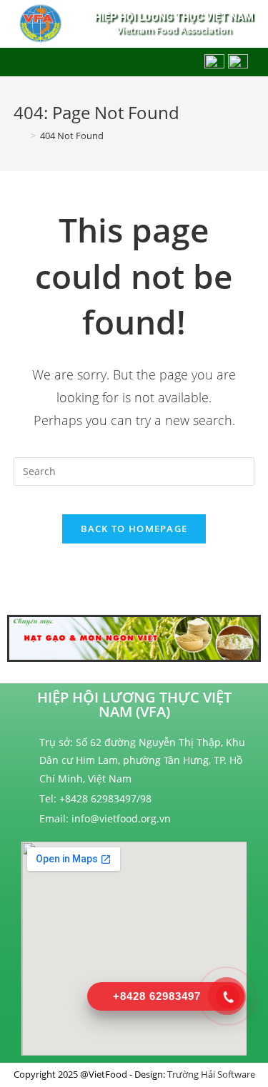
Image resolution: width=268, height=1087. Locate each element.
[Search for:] (134, 470)
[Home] (20, 135)
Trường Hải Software (211, 1074)
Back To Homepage (134, 528)
